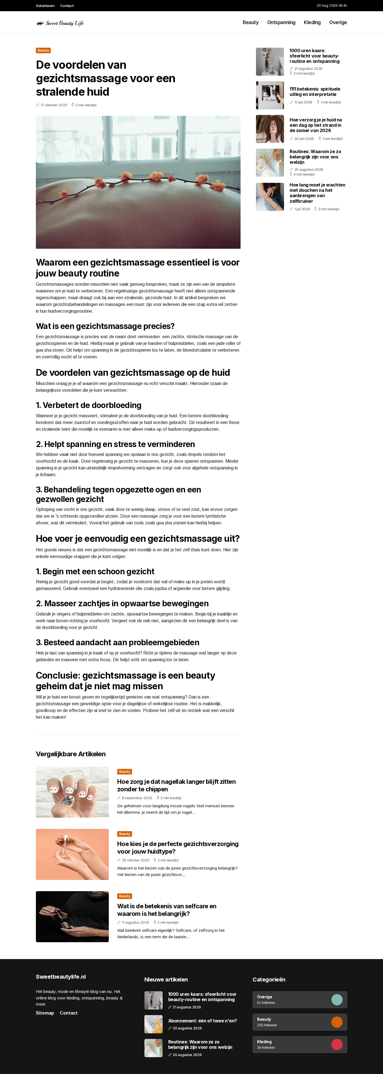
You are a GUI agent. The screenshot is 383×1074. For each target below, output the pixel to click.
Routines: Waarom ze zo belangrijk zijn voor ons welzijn (315, 157)
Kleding (312, 22)
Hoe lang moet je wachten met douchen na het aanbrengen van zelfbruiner (317, 193)
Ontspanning (281, 22)
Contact (67, 5)
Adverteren (45, 5)
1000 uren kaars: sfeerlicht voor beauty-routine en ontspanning (314, 56)
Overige (338, 22)
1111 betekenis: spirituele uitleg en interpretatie (315, 91)
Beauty (251, 22)
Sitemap (45, 1013)
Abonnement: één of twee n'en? (202, 1021)
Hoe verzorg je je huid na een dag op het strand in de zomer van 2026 (316, 125)
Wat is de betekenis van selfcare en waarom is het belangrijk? (166, 909)
